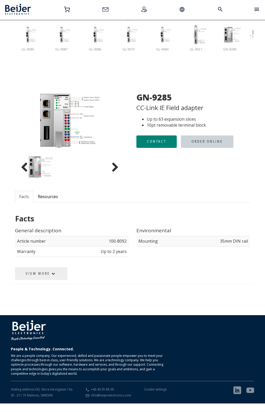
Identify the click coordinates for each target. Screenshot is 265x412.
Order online (207, 141)
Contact (156, 141)
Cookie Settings (155, 389)
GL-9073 (128, 49)
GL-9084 (162, 49)
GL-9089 (27, 49)
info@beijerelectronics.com (111, 395)
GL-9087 (61, 49)
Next (126, 120)
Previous (13, 120)
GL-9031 (196, 49)
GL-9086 (95, 49)
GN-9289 (229, 49)
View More (38, 273)
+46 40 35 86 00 (102, 389)
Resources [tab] (48, 196)
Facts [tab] (24, 196)
